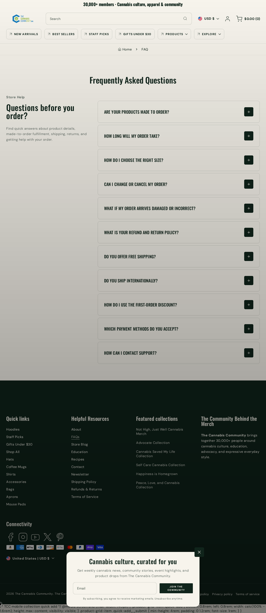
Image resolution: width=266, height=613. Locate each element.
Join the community (176, 588)
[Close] (199, 552)
